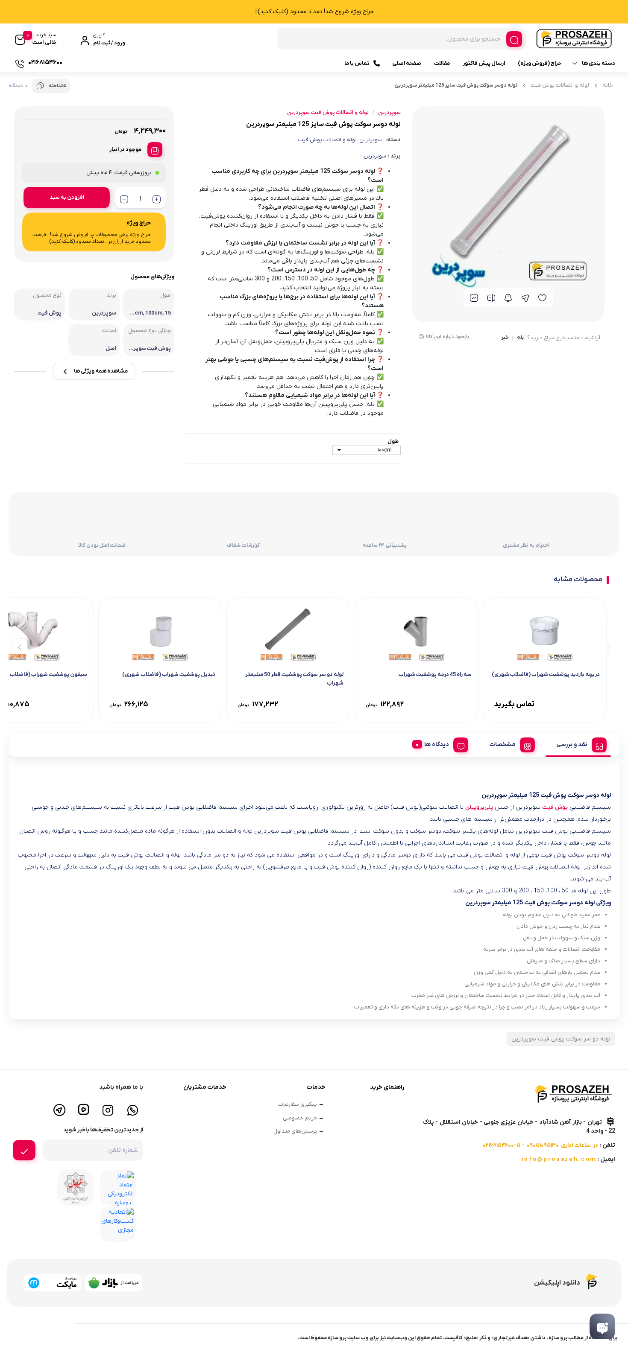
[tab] (578, 743)
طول (393, 441)
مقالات (442, 63)
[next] (19, 646)
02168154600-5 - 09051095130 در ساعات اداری (540, 1145)
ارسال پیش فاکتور (484, 63)
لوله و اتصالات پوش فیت (560, 85)
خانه (607, 85)
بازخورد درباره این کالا (447, 336)
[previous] (607, 646)
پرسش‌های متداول (295, 1131)
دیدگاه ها (436, 744)
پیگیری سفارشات (297, 1104)
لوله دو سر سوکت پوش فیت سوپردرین (560, 1039)
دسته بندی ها (598, 63)
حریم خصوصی (300, 1118)
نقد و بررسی (571, 744)
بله (520, 338)
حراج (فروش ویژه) (539, 63)
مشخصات (503, 744)
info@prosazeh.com (559, 1159)
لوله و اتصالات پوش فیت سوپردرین (328, 112)
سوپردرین (370, 139)
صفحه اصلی (406, 63)
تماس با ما (357, 63)
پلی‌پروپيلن (479, 807)
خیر (505, 338)
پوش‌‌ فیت (555, 807)
